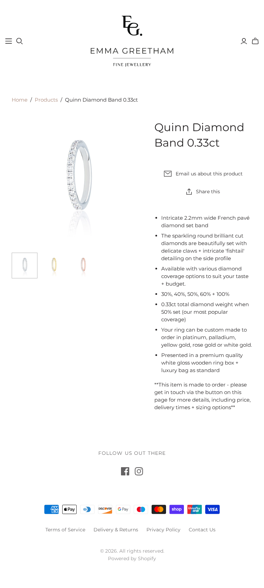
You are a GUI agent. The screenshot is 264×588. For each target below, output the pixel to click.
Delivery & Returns (116, 530)
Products (46, 99)
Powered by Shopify (132, 558)
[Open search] (19, 41)
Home (20, 99)
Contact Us (202, 530)
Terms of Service (65, 530)
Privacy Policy (163, 530)
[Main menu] (8, 41)
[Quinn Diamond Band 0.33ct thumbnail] (24, 265)
